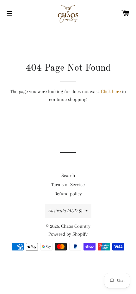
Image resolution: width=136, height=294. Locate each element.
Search (68, 175)
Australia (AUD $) (65, 211)
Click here (111, 91)
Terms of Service (68, 184)
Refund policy (68, 194)
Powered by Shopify (68, 234)
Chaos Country (75, 226)
